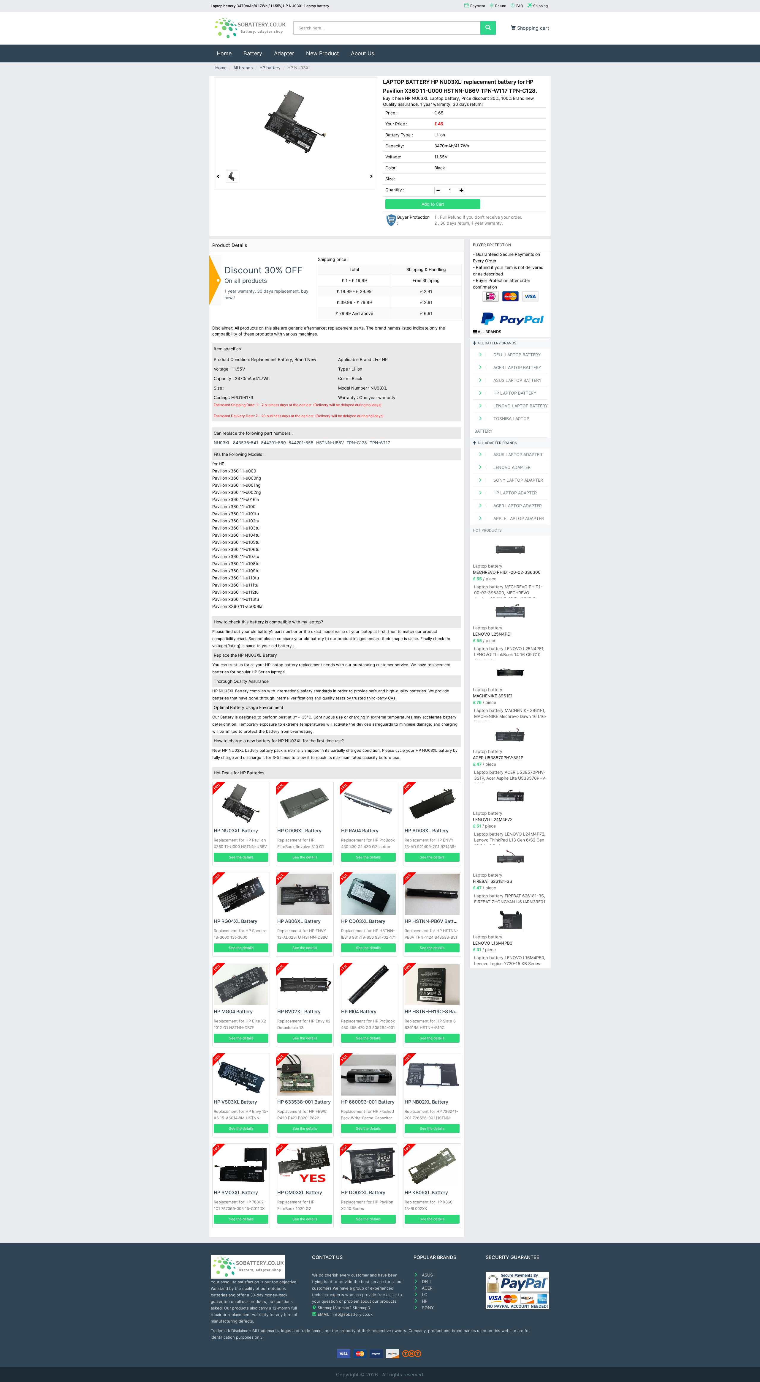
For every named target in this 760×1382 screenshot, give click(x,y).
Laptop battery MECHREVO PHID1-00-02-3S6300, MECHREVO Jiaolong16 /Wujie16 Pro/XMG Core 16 (508, 591)
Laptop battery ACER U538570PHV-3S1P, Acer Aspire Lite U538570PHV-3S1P (510, 776)
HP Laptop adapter (514, 492)
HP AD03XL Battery (427, 830)
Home (227, 53)
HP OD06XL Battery (299, 830)
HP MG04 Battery (233, 1011)
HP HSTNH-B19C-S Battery (435, 1011)
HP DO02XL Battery (363, 1192)
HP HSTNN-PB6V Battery (433, 921)
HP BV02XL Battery (299, 1011)
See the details (241, 857)
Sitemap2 (343, 1307)
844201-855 (301, 442)
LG (424, 1294)
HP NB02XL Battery (426, 1102)
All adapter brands (496, 443)
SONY (427, 1307)
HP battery (270, 67)
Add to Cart (433, 204)
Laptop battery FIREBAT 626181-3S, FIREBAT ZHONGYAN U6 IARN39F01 (509, 898)
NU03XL (222, 442)
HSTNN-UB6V (330, 442)
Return (500, 6)
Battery (252, 53)
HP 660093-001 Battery (368, 1102)
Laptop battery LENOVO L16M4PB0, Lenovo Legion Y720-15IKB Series (509, 960)
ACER (427, 1287)
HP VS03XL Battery (235, 1102)
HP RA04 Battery (360, 830)
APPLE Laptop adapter (518, 518)
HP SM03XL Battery (236, 1192)
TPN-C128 (356, 442)
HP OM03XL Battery (299, 1192)
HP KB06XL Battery (426, 1192)
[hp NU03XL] (295, 122)
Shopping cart (532, 28)
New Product (322, 53)
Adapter (284, 53)
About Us (362, 53)
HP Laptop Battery (514, 392)
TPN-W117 (380, 442)
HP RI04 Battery (358, 1011)
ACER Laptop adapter (517, 505)
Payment (477, 6)
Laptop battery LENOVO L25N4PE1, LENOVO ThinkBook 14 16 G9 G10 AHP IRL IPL (509, 652)
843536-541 (245, 442)
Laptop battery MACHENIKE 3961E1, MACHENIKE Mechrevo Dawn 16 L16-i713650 (510, 714)
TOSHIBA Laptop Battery (501, 425)
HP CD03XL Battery (363, 921)
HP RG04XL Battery (235, 921)
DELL (426, 1281)
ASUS (427, 1274)
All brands (243, 67)
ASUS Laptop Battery (517, 380)
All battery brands (496, 343)
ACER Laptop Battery (516, 367)
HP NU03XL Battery (236, 830)
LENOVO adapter (511, 467)
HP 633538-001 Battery (304, 1102)
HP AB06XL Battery (299, 921)
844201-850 (273, 442)
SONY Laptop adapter (517, 480)
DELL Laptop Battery (516, 354)
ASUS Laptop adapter (517, 454)
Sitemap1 (326, 1307)
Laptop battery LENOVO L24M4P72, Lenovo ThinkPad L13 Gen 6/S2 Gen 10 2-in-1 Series (509, 838)
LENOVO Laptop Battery (520, 405)
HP (424, 1301)
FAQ (519, 6)
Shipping (540, 6)
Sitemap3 (361, 1307)
